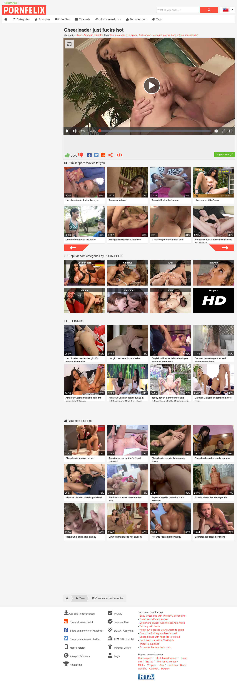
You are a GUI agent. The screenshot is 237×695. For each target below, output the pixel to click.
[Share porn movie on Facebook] (90, 156)
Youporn (151, 665)
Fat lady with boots (150, 626)
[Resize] (223, 131)
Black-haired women (166, 658)
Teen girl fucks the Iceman (165, 200)
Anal (170, 262)
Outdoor (153, 668)
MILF (141, 665)
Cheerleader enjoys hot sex (80, 458)
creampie (120, 35)
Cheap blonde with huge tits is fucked (160, 636)
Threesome (127, 290)
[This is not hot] (81, 156)
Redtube (172, 665)
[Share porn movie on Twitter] (97, 156)
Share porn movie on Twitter (84, 639)
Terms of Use (120, 622)
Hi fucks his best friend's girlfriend (84, 497)
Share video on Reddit (81, 622)
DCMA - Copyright (123, 630)
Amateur (88, 35)
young (166, 35)
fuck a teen (145, 35)
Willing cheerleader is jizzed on (125, 239)
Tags (158, 19)
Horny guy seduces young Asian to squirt (162, 629)
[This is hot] (67, 156)
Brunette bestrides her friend (210, 536)
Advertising (75, 664)
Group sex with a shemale (154, 619)
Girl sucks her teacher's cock (155, 647)
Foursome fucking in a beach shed (158, 633)
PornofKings (10, 2)
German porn (84, 262)
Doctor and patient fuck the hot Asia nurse (162, 622)
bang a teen (177, 35)
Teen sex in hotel (117, 200)
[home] (66, 598)
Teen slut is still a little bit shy (81, 536)
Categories (23, 19)
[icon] (6, 19)
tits (112, 35)
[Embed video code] (119, 156)
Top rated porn (138, 19)
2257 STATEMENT (123, 639)
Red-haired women (166, 661)
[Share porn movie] (110, 156)
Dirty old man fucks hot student (125, 536)
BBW (170, 290)
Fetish (84, 290)
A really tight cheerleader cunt (167, 239)
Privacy (117, 613)
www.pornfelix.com (80, 656)
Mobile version (77, 647)
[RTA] (146, 678)
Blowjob (213, 262)
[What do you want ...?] (209, 10)
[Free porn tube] (42, 13)
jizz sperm (132, 35)
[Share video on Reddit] (104, 156)
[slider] (155, 131)
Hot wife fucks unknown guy (166, 536)
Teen (79, 35)
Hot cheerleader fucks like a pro (82, 200)
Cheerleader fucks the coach (81, 239)
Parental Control (122, 647)
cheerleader (191, 35)
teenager (157, 35)
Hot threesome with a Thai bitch (157, 640)
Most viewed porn (110, 19)
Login (116, 656)
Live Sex (64, 19)
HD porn (213, 290)
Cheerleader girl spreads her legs (212, 458)
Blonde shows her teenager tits (211, 497)
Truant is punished (149, 643)
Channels (84, 19)
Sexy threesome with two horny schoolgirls (163, 615)
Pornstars (44, 19)
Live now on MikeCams (207, 200)
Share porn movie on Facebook (86, 630)
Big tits (149, 661)
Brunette (98, 35)
